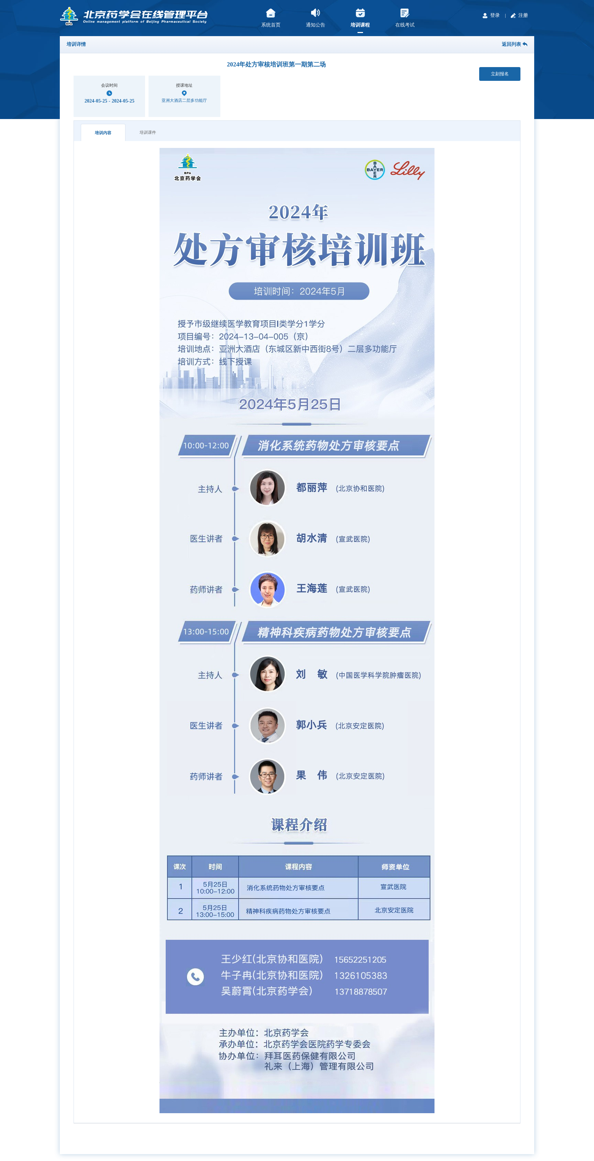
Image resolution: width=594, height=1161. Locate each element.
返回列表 (512, 44)
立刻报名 (500, 73)
